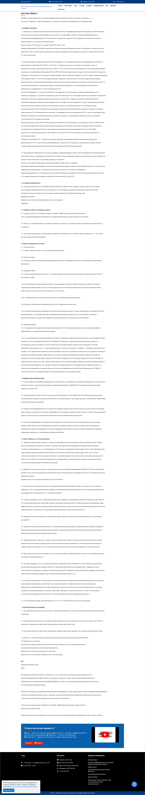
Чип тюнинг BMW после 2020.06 (97, 774)
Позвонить (29, 743)
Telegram (39, 743)
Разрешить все (8, 790)
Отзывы (81, 5)
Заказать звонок (92, 777)
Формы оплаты (92, 767)
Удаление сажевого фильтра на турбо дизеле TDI (99, 770)
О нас (75, 5)
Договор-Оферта (92, 760)
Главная (89, 5)
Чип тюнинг (68, 5)
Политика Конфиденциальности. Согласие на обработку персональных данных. (100, 763)
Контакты (61, 9)
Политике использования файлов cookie (24, 787)
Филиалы (113, 5)
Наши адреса (26, 1)
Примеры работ (99, 5)
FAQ (107, 5)
